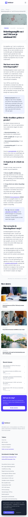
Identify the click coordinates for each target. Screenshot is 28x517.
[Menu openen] (25, 2)
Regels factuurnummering (8, 471)
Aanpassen (18, 512)
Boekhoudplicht (5, 494)
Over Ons (4, 440)
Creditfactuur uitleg (6, 468)
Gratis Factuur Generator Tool (9, 457)
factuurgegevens (14, 197)
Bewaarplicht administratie (8, 496)
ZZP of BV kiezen (6, 487)
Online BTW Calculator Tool (8, 459)
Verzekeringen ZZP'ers (7, 492)
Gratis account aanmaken (8, 449)
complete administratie (11, 263)
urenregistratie (12, 151)
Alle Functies (5, 442)
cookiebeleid (12, 509)
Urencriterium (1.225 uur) (7, 478)
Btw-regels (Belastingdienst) (8, 466)
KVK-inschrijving (5, 489)
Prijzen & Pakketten (6, 444)
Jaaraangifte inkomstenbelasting (9, 498)
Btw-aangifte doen (6, 482)
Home (2, 9)
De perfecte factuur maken (8, 464)
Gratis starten (14, 408)
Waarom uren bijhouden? (7, 475)
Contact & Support (6, 446)
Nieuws (7, 9)
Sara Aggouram (20, 28)
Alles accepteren (9, 512)
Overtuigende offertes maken (9, 473)
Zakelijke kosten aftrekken (8, 480)
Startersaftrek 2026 (6, 485)
